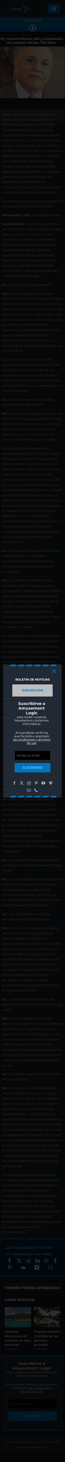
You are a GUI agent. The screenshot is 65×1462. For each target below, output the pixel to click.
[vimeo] (50, 783)
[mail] (29, 790)
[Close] (54, 671)
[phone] (36, 790)
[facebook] (14, 783)
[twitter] (21, 783)
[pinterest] (36, 783)
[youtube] (43, 783)
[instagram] (29, 783)
